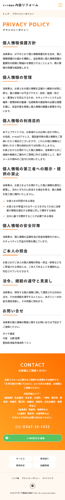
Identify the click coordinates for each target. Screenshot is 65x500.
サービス (20, 458)
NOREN (52, 493)
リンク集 (15, 478)
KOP (48, 493)
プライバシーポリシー (31, 478)
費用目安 (20, 465)
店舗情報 (44, 465)
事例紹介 (44, 458)
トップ (6, 13)
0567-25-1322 (36, 427)
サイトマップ (47, 478)
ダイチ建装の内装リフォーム (29, 492)
